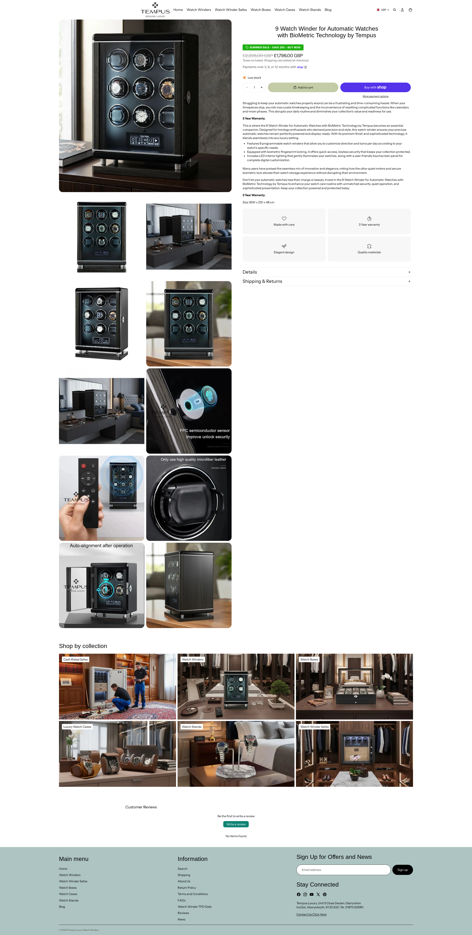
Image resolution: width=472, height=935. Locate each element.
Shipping (184, 875)
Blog (62, 906)
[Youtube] (311, 894)
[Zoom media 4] (101, 323)
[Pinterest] (324, 894)
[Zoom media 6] (101, 411)
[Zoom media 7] (189, 411)
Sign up (403, 870)
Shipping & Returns (262, 281)
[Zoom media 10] (101, 585)
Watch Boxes (68, 887)
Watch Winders (70, 875)
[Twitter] (318, 894)
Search (183, 868)
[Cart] (410, 10)
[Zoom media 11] (189, 585)
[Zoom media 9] (189, 498)
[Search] (395, 10)
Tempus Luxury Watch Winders (83, 930)
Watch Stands (69, 900)
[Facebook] (298, 894)
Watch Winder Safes (73, 881)
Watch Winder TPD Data (195, 906)
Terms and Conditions (193, 894)
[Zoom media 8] (101, 498)
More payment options (375, 96)
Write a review (236, 824)
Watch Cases (68, 894)
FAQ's (182, 900)
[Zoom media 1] (145, 106)
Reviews (183, 913)
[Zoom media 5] (189, 323)
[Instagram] (305, 894)
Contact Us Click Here (311, 914)
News (181, 919)
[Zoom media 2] (101, 236)
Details (250, 272)
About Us (184, 881)
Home (63, 868)
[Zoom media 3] (189, 236)
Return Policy (187, 887)
